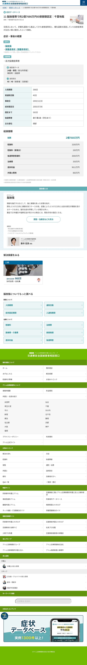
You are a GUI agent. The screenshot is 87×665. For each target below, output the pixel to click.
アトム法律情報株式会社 (55, 544)
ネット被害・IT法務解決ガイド (14, 510)
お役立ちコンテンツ (9, 609)
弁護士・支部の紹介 (10, 396)
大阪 (6, 427)
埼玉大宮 (8, 406)
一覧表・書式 (51, 482)
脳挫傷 (8, 46)
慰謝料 (8, 325)
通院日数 (50, 305)
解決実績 (49, 374)
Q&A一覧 (6, 482)
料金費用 (49, 391)
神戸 (47, 427)
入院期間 (9, 305)
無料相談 (49, 368)
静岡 (47, 418)
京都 (47, 422)
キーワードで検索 (8, 593)
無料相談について (8, 362)
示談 (47, 454)
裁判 (4, 476)
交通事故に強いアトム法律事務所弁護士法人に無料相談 (65, 493)
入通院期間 (50, 313)
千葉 (47, 406)
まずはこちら (7, 374)
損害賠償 (50, 332)
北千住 (48, 414)
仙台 (47, 402)
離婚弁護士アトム (9, 505)
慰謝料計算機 (7, 379)
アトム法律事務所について (11, 385)
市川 (6, 410)
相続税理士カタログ (53, 505)
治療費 (49, 325)
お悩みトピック (51, 379)
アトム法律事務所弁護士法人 (13, 550)
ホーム (5, 368)
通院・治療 (50, 465)
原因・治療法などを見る (43, 219)
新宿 (6, 414)
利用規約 (49, 437)
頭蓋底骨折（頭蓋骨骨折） (17, 49)
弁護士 (5, 471)
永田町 (7, 402)
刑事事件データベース (54, 499)
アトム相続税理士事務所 (55, 550)
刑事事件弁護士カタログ (11, 522)
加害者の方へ (51, 476)
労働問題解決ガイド (53, 510)
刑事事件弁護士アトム (10, 493)
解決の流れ (7, 454)
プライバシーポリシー (10, 437)
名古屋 (7, 422)
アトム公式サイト (9, 442)
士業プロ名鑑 (7, 533)
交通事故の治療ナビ (10, 527)
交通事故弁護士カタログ (55, 522)
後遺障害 (50, 340)
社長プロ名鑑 (51, 527)
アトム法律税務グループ (11, 544)
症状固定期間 (11, 313)
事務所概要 (7, 391)
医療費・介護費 (12, 332)
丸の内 (48, 410)
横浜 (6, 418)
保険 (4, 465)
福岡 (6, 431)
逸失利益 (9, 340)
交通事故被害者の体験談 (55, 533)
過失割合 (49, 471)
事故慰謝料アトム (9, 499)
